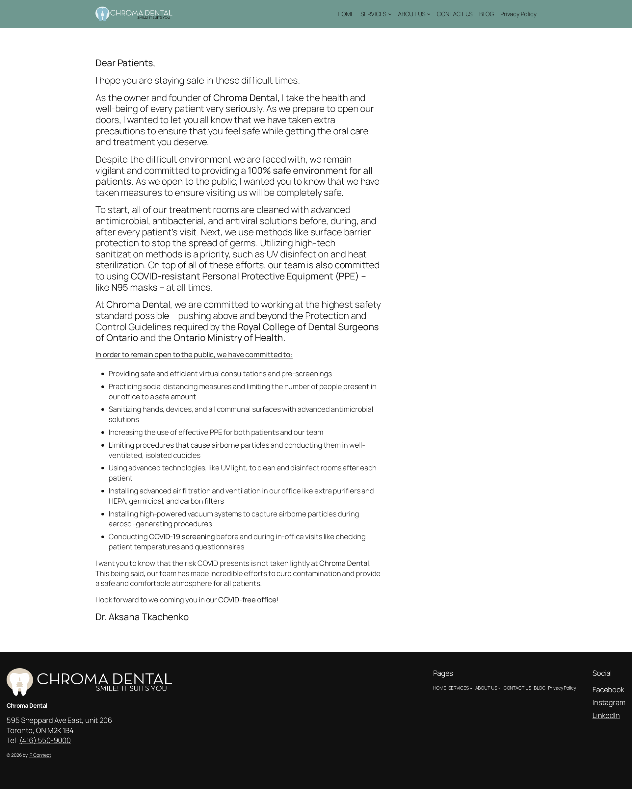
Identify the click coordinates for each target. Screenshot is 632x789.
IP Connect (40, 755)
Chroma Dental (27, 705)
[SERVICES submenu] (390, 14)
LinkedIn (606, 715)
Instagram (608, 702)
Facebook (608, 690)
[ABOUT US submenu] (429, 14)
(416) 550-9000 (45, 740)
